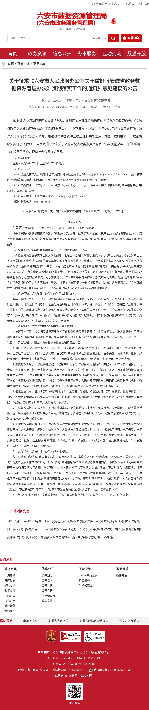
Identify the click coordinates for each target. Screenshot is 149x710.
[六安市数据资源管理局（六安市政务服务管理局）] (71, 21)
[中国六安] (113, 21)
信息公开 (62, 53)
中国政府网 (30, 621)
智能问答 (133, 38)
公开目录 (47, 590)
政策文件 (9, 590)
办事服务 (87, 53)
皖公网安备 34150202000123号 (113, 669)
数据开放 (136, 53)
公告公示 (9, 600)
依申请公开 (48, 595)
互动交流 (111, 53)
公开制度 (47, 575)
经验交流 (9, 585)
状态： (111, 106)
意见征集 (39, 63)
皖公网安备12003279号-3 (32, 669)
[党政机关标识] (51, 636)
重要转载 (9, 605)
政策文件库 (48, 600)
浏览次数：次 (50, 100)
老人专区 (116, 3)
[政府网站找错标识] (70, 636)
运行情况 (143, 3)
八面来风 (9, 595)
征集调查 (84, 580)
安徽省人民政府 (58, 621)
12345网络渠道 (88, 575)
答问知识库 (86, 585)
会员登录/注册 (98, 3)
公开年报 (47, 585)
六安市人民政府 (129, 621)
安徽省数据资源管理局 (93, 621)
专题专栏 (9, 610)
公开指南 (47, 580)
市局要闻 (9, 575)
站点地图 (86, 675)
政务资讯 (37, 53)
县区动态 (9, 580)
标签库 (130, 3)
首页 (12, 53)
